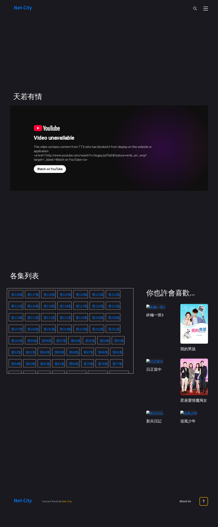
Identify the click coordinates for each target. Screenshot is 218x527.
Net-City (67, 501)
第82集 (45, 364)
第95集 (90, 341)
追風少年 (188, 421)
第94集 (105, 341)
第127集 (33, 294)
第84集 (16, 364)
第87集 (88, 352)
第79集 (88, 364)
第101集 (114, 329)
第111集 (66, 317)
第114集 (17, 317)
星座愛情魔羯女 (193, 400)
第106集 (33, 329)
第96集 (76, 341)
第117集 (82, 306)
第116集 (98, 306)
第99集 (32, 341)
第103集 (82, 329)
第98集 (47, 341)
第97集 (61, 341)
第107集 (17, 329)
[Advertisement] (109, 62)
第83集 (31, 364)
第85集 (117, 352)
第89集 (59, 352)
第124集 (82, 294)
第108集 (114, 317)
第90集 (45, 352)
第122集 (114, 294)
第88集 (74, 352)
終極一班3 (155, 314)
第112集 (49, 317)
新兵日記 (154, 421)
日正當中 (154, 369)
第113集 (33, 317)
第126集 (49, 294)
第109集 (98, 317)
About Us (185, 501)
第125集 (66, 294)
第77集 (117, 364)
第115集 (114, 306)
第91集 (31, 352)
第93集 (119, 341)
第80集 (74, 364)
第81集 (59, 364)
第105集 (49, 329)
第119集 (49, 306)
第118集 (66, 306)
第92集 (16, 352)
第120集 (33, 306)
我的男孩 (188, 348)
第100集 (17, 341)
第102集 (98, 329)
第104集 (66, 329)
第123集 (98, 294)
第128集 (17, 294)
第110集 (82, 317)
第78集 (103, 364)
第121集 (17, 306)
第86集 (103, 352)
